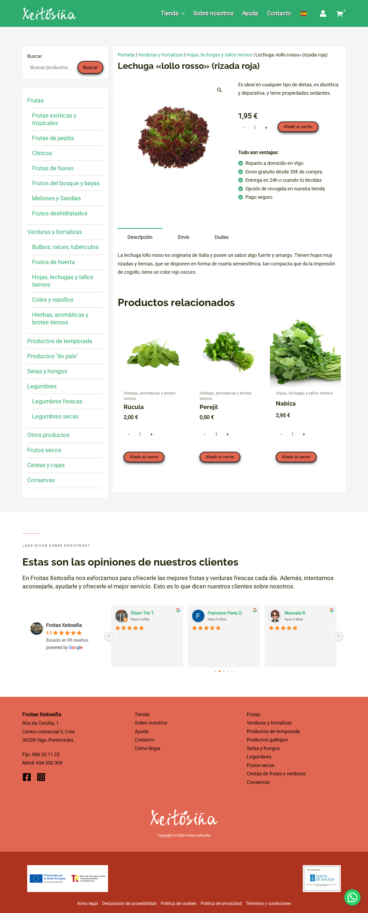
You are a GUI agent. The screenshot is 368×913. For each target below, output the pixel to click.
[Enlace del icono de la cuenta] (323, 13)
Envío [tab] (183, 237)
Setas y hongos (263, 748)
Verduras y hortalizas (160, 55)
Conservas (258, 782)
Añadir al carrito (298, 126)
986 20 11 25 (46, 754)
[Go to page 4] (232, 671)
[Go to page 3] (228, 671)
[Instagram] (41, 777)
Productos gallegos (267, 740)
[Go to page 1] (219, 671)
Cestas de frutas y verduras (276, 773)
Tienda (142, 714)
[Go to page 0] (215, 671)
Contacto (144, 740)
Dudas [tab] (221, 237)
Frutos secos (260, 765)
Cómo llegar (148, 748)
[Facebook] (26, 777)
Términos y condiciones (268, 903)
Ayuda (141, 731)
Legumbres (259, 756)
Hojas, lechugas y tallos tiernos (219, 55)
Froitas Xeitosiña (64, 625)
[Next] (338, 636)
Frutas (254, 714)
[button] (182, 13)
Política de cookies (178, 903)
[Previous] (109, 636)
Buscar (34, 56)
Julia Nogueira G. (147, 613)
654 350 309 (49, 763)
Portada (126, 55)
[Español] (304, 13)
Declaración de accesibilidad (129, 903)
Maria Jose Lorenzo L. (229, 613)
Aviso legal (87, 903)
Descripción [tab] (139, 237)
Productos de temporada (273, 731)
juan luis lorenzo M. (303, 613)
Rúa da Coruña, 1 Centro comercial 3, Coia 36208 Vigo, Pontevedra (48, 731)
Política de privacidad (221, 903)
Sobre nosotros (151, 723)
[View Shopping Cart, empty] (340, 14)
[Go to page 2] (224, 671)
